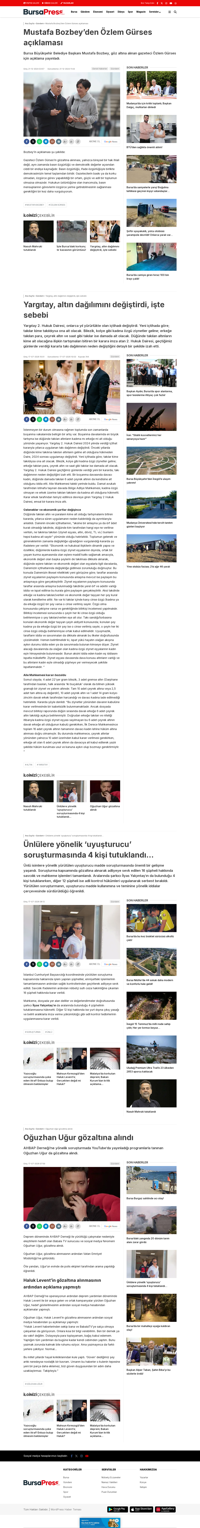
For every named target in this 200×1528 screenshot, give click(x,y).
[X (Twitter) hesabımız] (162, 3)
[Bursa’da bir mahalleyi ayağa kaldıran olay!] (152, 1308)
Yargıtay (43, 765)
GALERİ (32, 3)
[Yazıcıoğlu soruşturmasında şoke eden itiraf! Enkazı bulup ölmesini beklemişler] (38, 1059)
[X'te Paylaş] (33, 141)
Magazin (141, 11)
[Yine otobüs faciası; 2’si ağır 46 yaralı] (152, 548)
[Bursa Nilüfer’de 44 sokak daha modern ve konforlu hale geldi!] (152, 962)
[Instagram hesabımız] (166, 3)
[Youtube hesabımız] (171, 3)
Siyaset (110, 11)
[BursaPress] (44, 13)
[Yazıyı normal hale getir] (78, 141)
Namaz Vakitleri (109, 1482)
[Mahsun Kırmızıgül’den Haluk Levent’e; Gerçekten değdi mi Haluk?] (72, 1059)
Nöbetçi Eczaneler (111, 1477)
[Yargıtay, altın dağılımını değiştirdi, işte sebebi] (105, 231)
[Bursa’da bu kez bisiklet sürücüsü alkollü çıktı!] (152, 918)
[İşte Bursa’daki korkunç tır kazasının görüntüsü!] (72, 231)
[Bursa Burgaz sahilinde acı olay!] (152, 1180)
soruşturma (33, 1032)
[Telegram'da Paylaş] (46, 141)
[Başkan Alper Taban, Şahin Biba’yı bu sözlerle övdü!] (152, 1352)
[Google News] (110, 141)
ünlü (49, 1032)
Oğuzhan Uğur (34, 1384)
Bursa (74, 11)
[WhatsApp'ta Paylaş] (39, 141)
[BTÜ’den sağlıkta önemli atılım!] (152, 129)
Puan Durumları (109, 1492)
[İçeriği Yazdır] (58, 141)
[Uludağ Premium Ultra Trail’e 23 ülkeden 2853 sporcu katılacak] (152, 1050)
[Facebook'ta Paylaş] (26, 141)
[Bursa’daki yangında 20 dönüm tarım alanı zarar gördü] (152, 1220)
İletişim (143, 1487)
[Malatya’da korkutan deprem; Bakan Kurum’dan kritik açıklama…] (105, 1059)
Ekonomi (98, 11)
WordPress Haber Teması (66, 1509)
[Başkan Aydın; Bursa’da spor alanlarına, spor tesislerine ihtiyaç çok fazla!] (152, 373)
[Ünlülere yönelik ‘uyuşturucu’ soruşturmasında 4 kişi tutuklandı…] (72, 791)
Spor (130, 11)
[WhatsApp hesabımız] (176, 3)
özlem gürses (57, 205)
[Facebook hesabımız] (157, 3)
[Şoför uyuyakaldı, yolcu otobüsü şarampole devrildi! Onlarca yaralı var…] (152, 213)
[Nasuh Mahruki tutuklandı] (38, 231)
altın (29, 765)
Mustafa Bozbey (35, 205)
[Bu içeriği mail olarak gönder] (52, 141)
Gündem (85, 11)
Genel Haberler (99, 68)
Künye (143, 1482)
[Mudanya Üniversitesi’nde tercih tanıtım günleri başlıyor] (152, 504)
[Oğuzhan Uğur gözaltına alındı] (105, 791)
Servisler (154, 11)
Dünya (121, 11)
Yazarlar (144, 1477)
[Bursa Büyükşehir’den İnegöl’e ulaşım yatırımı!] (152, 461)
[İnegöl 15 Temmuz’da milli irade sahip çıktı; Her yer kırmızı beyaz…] (152, 1006)
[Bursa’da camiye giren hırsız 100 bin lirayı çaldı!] (152, 257)
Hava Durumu (108, 1487)
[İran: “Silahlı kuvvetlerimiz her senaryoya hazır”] (152, 417)
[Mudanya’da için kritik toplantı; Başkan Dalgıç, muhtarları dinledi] (152, 85)
